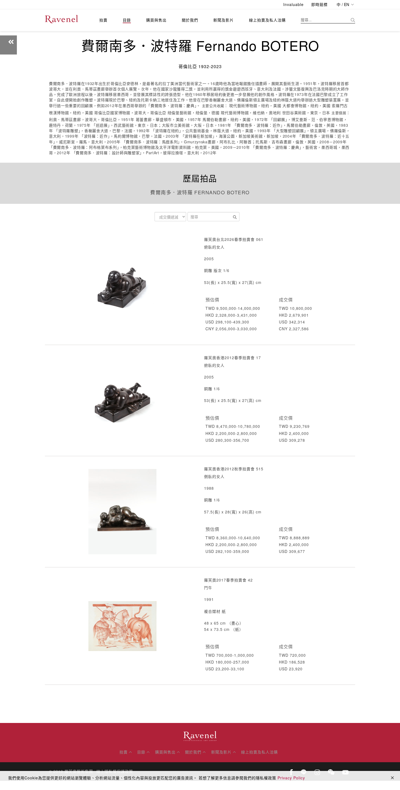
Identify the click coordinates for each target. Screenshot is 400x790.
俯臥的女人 (214, 247)
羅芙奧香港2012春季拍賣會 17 (232, 357)
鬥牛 (208, 587)
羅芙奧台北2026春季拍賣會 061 (233, 239)
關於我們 (190, 20)
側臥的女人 (214, 476)
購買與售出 (156, 20)
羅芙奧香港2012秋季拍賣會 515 (233, 468)
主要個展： (340, 112)
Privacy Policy (291, 777)
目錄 (127, 20)
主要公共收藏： (215, 105)
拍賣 (103, 20)
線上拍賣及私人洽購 (267, 20)
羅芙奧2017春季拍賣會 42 (228, 580)
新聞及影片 (223, 20)
